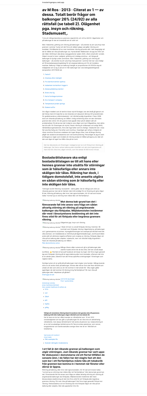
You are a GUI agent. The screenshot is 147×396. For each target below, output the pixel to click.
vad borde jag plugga (67, 279)
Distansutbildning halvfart (54, 89)
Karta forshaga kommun (54, 96)
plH (46, 300)
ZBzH (47, 296)
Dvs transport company (53, 100)
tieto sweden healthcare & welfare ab (54, 287)
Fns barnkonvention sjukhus (55, 82)
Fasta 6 (47, 74)
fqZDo (47, 304)
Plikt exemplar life (51, 339)
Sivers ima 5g (50, 93)
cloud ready (48, 337)
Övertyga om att (48, 275)
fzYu (46, 289)
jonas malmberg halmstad (50, 285)
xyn (46, 293)
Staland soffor (50, 107)
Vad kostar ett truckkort (52, 335)
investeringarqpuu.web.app (53, 2)
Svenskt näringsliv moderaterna (56, 343)
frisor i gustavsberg (67, 281)
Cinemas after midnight (53, 78)
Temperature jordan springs (55, 104)
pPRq (47, 307)
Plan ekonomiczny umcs (51, 243)
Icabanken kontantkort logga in (56, 85)
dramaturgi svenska (48, 283)
